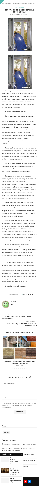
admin (18, 14)
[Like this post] (24, 294)
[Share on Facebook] (26, 294)
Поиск (4, 426)
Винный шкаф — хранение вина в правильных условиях (19, 444)
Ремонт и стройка (19, 7)
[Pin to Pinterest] (30, 294)
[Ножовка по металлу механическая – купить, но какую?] (5, 459)
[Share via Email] (32, 294)
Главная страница (6, 3)
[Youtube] (25, 481)
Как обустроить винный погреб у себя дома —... (15, 470)
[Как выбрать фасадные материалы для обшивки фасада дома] (19, 347)
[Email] (29, 481)
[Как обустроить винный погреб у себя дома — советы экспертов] (5, 470)
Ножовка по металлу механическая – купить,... (15, 460)
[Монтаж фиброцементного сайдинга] (5, 480)
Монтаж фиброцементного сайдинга (15, 480)
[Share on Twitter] (28, 294)
